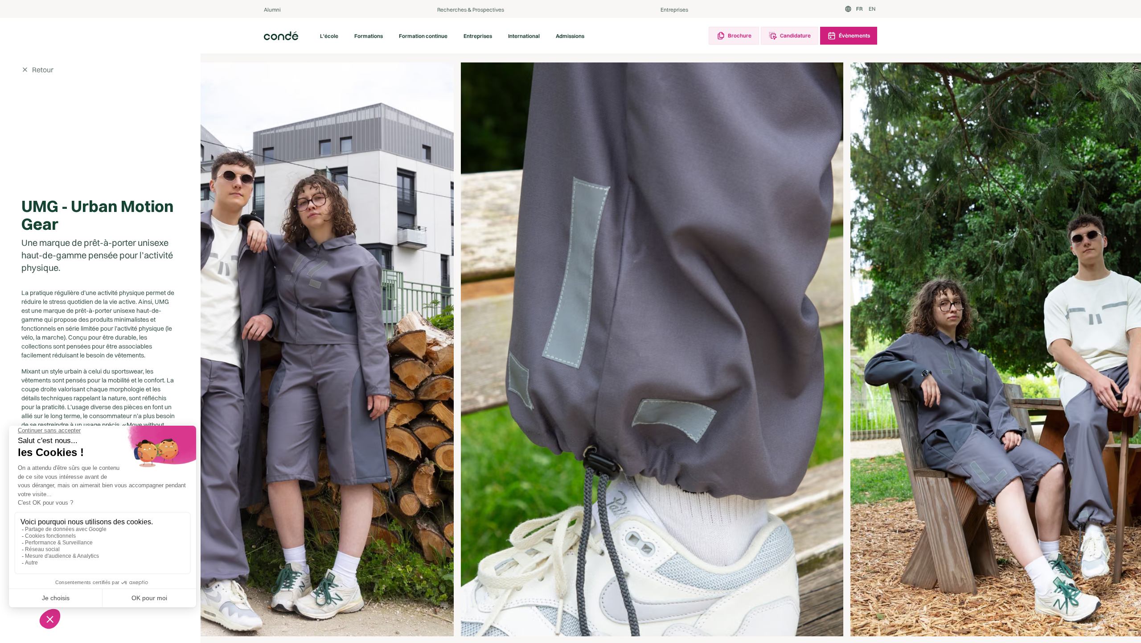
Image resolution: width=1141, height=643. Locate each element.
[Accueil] (281, 35)
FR (859, 8)
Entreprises (674, 9)
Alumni (272, 9)
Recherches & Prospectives (470, 9)
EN (872, 8)
